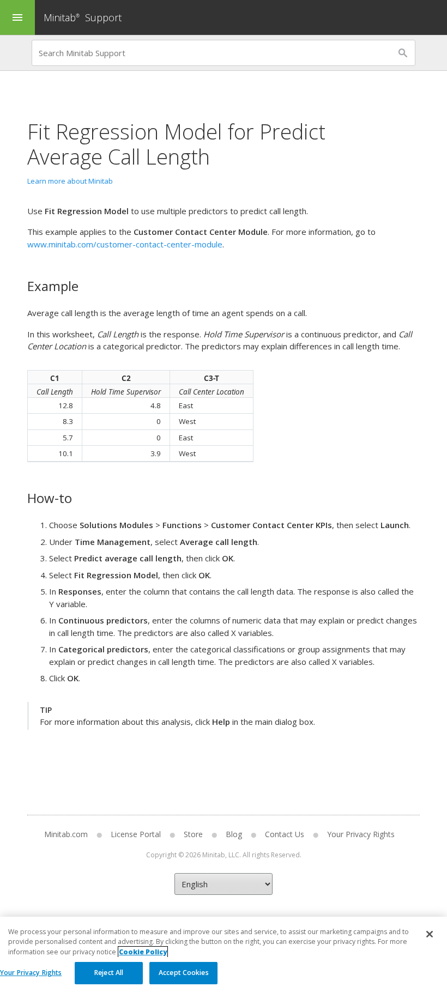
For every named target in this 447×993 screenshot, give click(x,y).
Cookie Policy (143, 951)
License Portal (136, 834)
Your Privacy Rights (31, 972)
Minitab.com (66, 834)
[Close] (430, 934)
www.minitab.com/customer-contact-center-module (124, 244)
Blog (234, 834)
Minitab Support (83, 17)
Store (193, 834)
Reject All (108, 972)
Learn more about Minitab (70, 181)
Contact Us (284, 834)
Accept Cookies (184, 972)
